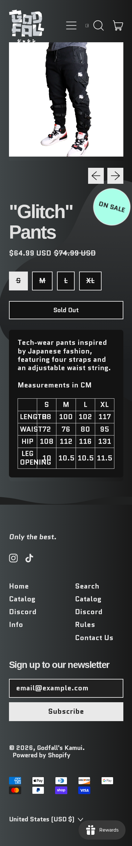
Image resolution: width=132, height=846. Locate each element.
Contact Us (94, 638)
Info (16, 625)
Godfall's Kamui (59, 747)
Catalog (22, 599)
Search (87, 586)
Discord (23, 612)
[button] (98, 26)
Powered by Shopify (41, 755)
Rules (85, 625)
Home (19, 586)
